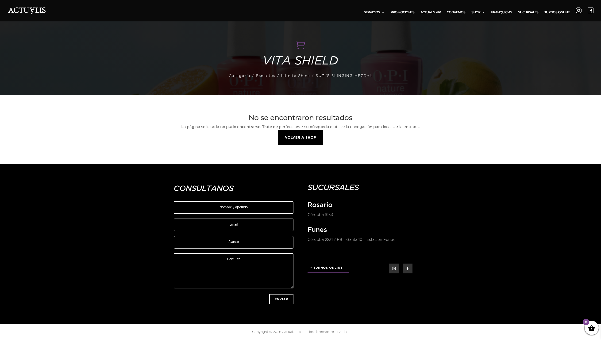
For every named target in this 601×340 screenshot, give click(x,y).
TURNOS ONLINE (557, 12)
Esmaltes (265, 76)
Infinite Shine (295, 76)
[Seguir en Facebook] (407, 268)
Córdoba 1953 (320, 215)
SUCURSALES (528, 12)
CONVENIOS (456, 12)
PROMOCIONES (402, 12)
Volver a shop (300, 137)
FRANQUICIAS (501, 12)
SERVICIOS (372, 12)
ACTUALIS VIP (430, 12)
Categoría (239, 76)
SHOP (475, 12)
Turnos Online (328, 267)
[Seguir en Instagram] (394, 268)
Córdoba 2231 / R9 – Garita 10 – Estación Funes (351, 240)
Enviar (281, 299)
